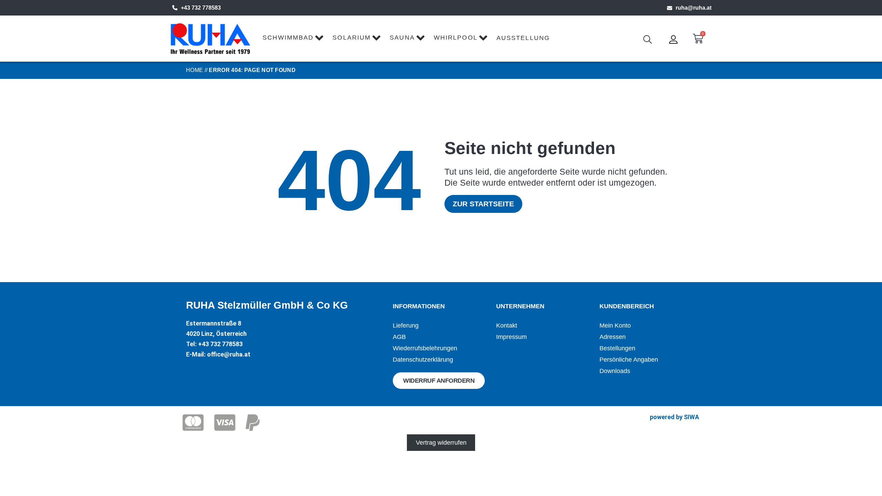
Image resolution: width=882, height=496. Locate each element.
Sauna (402, 37)
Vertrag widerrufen (441, 442)
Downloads (614, 371)
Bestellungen (617, 348)
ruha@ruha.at (693, 8)
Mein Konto (615, 325)
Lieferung (406, 325)
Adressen (612, 336)
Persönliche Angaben (628, 359)
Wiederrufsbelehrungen (425, 348)
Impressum (511, 336)
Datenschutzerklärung (423, 359)
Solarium (351, 37)
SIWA (691, 417)
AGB (399, 336)
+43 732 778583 (201, 8)
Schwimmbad (288, 37)
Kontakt (506, 325)
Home (194, 70)
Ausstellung (523, 37)
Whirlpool (456, 37)
